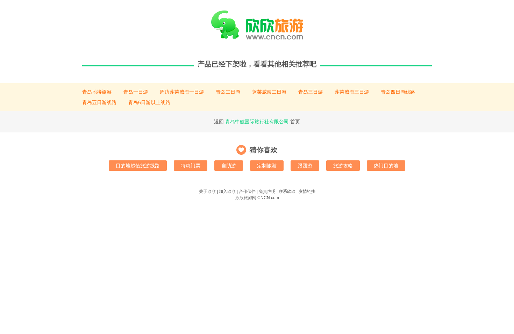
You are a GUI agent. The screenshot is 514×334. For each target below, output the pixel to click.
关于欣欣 (207, 191)
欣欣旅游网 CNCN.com (257, 197)
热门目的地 (386, 165)
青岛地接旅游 (97, 92)
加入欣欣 (227, 191)
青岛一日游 (135, 92)
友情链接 (307, 191)
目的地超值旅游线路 (138, 165)
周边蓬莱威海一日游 (182, 92)
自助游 (228, 165)
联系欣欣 (287, 191)
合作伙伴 (247, 191)
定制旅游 (267, 165)
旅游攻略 (343, 165)
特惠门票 (190, 165)
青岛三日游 (310, 92)
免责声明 (267, 191)
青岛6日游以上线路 (149, 102)
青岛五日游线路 (99, 102)
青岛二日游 (228, 92)
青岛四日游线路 (398, 92)
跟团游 (305, 165)
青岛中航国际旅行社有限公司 (257, 121)
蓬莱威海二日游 (269, 92)
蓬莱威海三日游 (352, 92)
